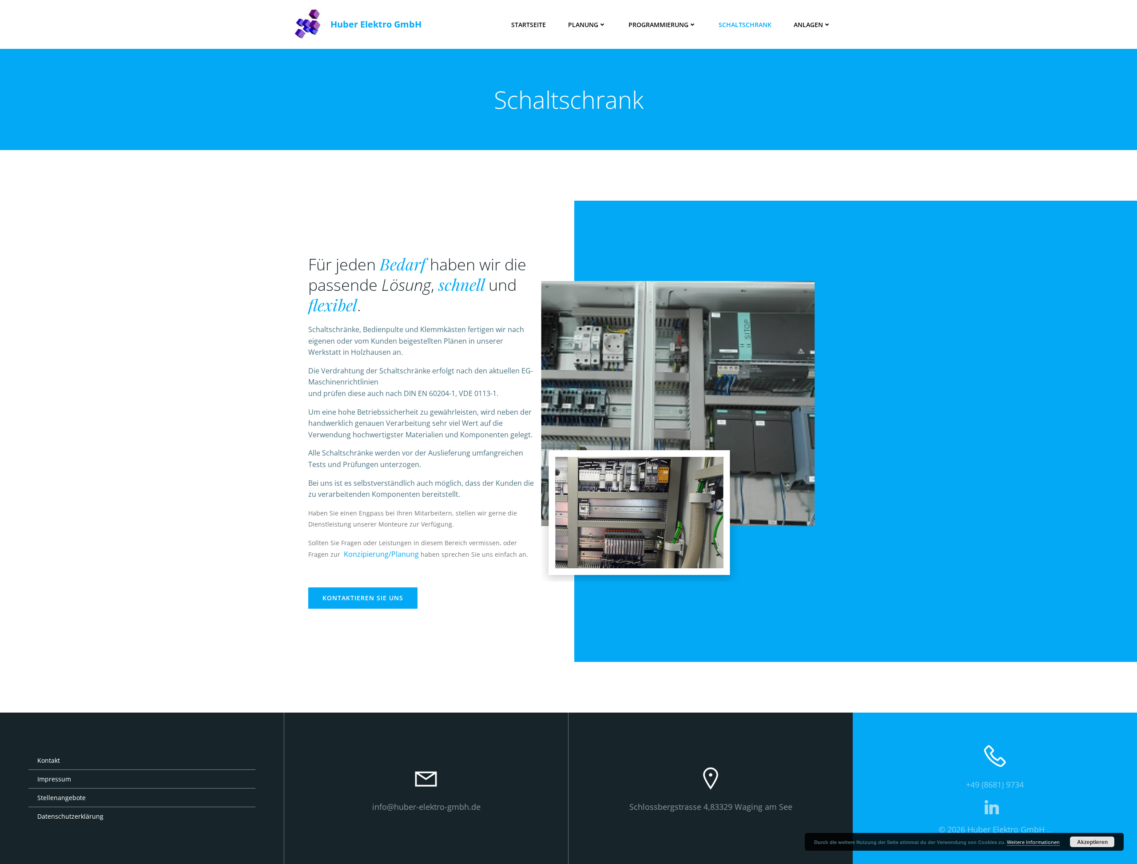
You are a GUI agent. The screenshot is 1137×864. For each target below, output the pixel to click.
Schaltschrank (745, 24)
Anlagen (808, 24)
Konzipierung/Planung (381, 554)
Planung (583, 24)
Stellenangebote (61, 797)
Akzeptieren (1092, 842)
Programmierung (658, 24)
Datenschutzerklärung (70, 816)
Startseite (528, 24)
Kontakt (48, 760)
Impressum (54, 779)
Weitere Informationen (1033, 842)
